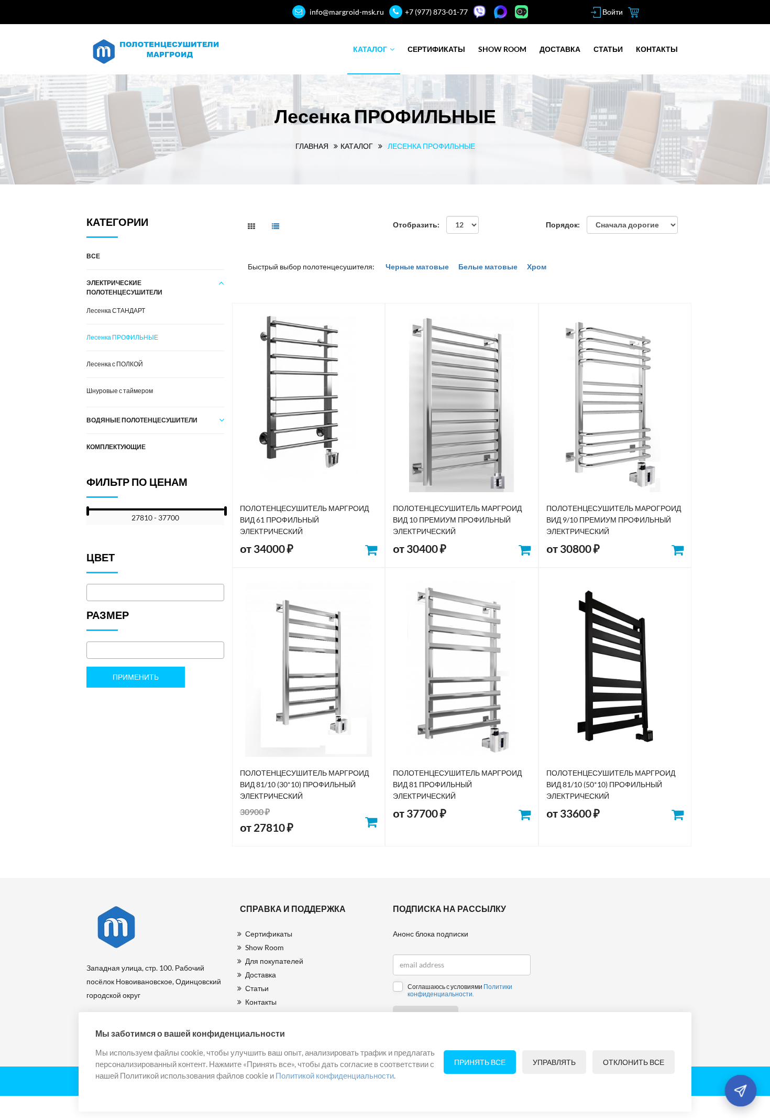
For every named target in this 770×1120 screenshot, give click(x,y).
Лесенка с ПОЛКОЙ (114, 364)
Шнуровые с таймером (119, 391)
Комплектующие (116, 447)
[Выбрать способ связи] (740, 1090)
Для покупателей (274, 960)
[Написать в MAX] (502, 11)
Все (93, 256)
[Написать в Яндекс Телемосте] (523, 11)
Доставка (560, 49)
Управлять (554, 1062)
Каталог (370, 49)
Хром (535, 266)
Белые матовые (488, 266)
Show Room (502, 49)
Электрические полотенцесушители (124, 287)
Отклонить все (633, 1062)
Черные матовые (418, 266)
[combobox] (155, 592)
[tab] (251, 226)
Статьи (608, 49)
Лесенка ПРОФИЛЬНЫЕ (122, 337)
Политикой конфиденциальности (335, 1075)
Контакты (657, 49)
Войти (612, 11)
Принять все (479, 1062)
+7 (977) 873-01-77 (436, 11)
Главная (311, 146)
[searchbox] (92, 593)
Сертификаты (436, 49)
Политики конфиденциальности (460, 990)
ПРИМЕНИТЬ (136, 676)
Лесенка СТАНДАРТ (115, 310)
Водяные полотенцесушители (141, 420)
